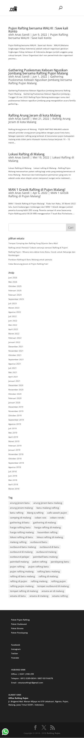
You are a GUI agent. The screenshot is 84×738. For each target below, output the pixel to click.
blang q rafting (35, 512)
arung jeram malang (21, 507)
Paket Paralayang (19, 632)
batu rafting (16, 512)
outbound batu (38, 542)
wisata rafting (60, 596)
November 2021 (15, 350)
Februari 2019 (14, 445)
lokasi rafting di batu (21, 537)
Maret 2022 (13, 333)
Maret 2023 (13, 307)
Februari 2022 (14, 337)
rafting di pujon (18, 581)
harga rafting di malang (47, 527)
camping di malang (20, 517)
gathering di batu (19, 522)
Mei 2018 (12, 480)
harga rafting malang (22, 532)
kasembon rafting (47, 532)
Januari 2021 (14, 381)
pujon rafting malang (22, 571)
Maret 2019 (13, 441)
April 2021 (13, 376)
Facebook (15, 644)
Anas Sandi (22, 34)
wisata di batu (18, 596)
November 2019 (15, 411)
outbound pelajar (19, 556)
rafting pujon (58, 581)
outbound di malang (21, 552)
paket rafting (39, 561)
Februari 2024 (14, 294)
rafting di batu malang (22, 576)
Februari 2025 (14, 290)
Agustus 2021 (14, 363)
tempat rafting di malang (24, 591)
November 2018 (15, 454)
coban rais (40, 517)
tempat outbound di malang (53, 586)
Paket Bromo (17, 628)
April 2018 (13, 484)
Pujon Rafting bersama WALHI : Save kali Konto (38, 29)
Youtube (15, 657)
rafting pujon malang (22, 586)
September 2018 (16, 462)
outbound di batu (49, 547)
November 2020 (15, 389)
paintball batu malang (45, 556)
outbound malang (46, 552)
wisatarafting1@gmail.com (30, 682)
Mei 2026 (12, 281)
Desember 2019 (15, 406)
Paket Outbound (19, 624)
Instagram (16, 649)
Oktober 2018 (14, 458)
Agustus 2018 (14, 467)
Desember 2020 (15, 385)
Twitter (14, 653)
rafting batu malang (48, 571)
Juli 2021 (12, 368)
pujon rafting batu (38, 566)
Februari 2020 (14, 398)
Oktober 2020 (14, 394)
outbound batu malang (23, 547)
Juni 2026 (12, 277)
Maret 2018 (13, 488)
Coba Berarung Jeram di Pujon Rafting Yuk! (28, 263)
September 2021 (16, 359)
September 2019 (16, 419)
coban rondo (57, 517)
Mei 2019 (12, 432)
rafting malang (39, 581)
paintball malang (19, 561)
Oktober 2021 (14, 355)
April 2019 (13, 437)
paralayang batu (60, 561)
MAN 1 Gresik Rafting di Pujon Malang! (36, 189)
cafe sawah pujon (57, 512)
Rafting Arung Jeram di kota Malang (34, 115)
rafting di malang (48, 576)
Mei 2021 (12, 372)
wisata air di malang (53, 591)
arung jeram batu (20, 503)
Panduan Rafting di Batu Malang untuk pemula (30, 259)
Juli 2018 (12, 471)
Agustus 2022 (14, 312)
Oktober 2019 (14, 415)
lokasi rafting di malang (50, 537)
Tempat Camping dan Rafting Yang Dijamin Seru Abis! (33, 243)
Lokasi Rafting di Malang (26, 154)
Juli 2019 (12, 428)
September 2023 (16, 299)
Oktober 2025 (14, 286)
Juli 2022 (12, 316)
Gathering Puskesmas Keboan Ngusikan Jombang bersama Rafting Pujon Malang (38, 71)
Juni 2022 (12, 320)
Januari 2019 (14, 450)
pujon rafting (17, 566)
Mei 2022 (12, 325)
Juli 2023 (12, 303)
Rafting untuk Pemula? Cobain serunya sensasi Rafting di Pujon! (38, 247)
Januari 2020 (14, 402)
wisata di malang (38, 596)
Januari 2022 (14, 342)
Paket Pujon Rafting (20, 619)
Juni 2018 (12, 475)
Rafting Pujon (53, 733)
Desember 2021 (15, 346)
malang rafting (18, 542)
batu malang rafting (48, 507)
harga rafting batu (20, 527)
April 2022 (13, 329)
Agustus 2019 (14, 424)
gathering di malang (44, 522)
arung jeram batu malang (47, 503)
